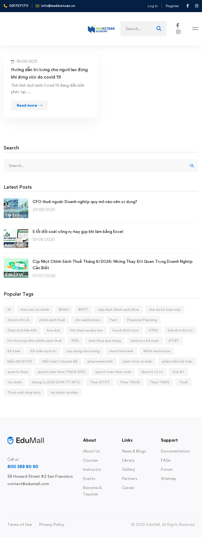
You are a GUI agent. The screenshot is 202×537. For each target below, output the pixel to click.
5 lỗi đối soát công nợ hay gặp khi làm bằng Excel (78, 231)
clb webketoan (87, 320)
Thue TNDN (159, 382)
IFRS (75, 340)
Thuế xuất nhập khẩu (24, 392)
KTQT (174, 340)
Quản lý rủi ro (152, 372)
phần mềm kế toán (177, 361)
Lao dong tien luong (83, 351)
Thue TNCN (130, 382)
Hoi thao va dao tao (86, 330)
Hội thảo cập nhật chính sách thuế (34, 340)
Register (172, 6)
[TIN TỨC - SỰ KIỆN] (16, 201)
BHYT (83, 309)
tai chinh (14, 382)
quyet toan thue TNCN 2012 (61, 372)
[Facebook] (178, 25)
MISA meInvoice (156, 351)
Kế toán (13, 351)
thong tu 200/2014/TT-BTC (56, 382)
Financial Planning (142, 320)
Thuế (183, 382)
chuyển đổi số (18, 320)
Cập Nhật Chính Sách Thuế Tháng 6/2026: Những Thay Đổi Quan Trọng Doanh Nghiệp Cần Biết (113, 264)
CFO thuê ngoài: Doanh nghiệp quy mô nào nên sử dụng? (85, 201)
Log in (153, 6)
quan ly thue (17, 372)
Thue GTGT (100, 382)
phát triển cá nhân (137, 361)
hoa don (53, 330)
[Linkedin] (39, 495)
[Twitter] (7, 495)
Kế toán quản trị (43, 351)
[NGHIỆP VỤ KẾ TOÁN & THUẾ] (16, 231)
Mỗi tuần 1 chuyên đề (60, 361)
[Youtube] (31, 495)
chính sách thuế (52, 320)
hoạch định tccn (126, 330)
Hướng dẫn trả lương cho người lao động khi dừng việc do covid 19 (49, 73)
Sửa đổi (178, 372)
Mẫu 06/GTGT (20, 361)
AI (9, 309)
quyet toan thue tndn (113, 372)
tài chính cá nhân (64, 392)
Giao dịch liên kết (22, 330)
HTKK (153, 330)
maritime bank (121, 351)
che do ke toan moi (165, 309)
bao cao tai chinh (35, 309)
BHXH (63, 309)
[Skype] (23, 495)
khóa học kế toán (145, 340)
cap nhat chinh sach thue (118, 309)
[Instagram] (178, 31)
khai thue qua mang (105, 340)
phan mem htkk (100, 361)
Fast (113, 320)
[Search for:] (143, 28)
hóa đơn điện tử (180, 330)
